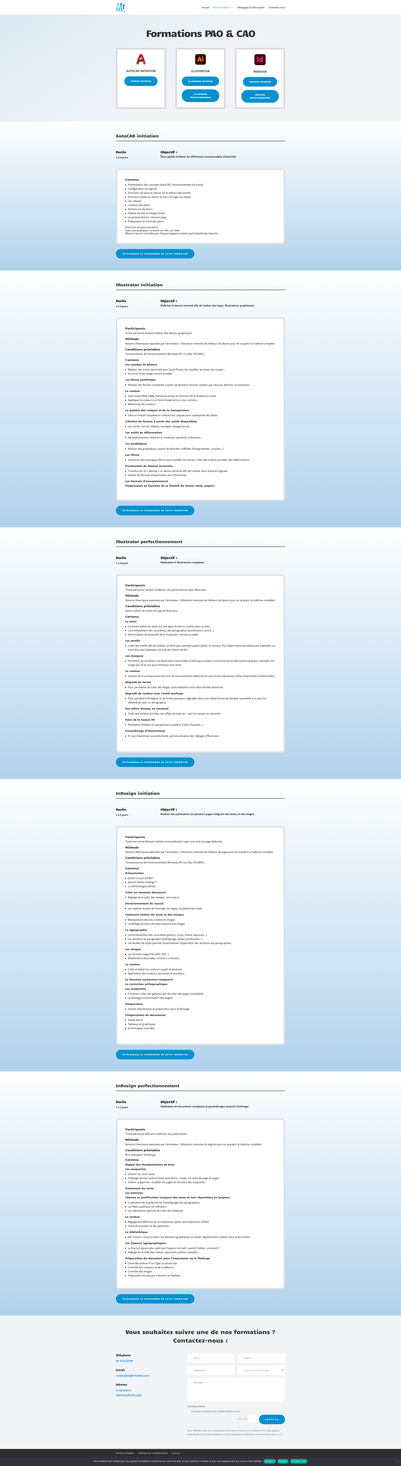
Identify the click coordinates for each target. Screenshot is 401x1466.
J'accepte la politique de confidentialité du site (215, 1411)
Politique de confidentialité (251, 1430)
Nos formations (221, 7)
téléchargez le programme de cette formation (155, 253)
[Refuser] (397, 1461)
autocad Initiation (141, 81)
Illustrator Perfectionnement (200, 95)
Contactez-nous (276, 7)
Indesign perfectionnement (260, 96)
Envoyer (272, 1419)
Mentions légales (125, 1453)
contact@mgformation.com (268, 1434)
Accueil (205, 7)
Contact (176, 1453)
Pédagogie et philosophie (250, 7)
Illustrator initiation (200, 81)
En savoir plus (299, 1461)
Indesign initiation (260, 81)
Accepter (269, 1461)
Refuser (283, 1461)
